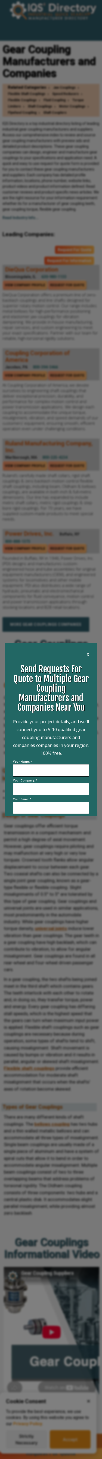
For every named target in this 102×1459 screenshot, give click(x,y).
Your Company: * (25, 780)
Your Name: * (22, 762)
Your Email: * (22, 799)
